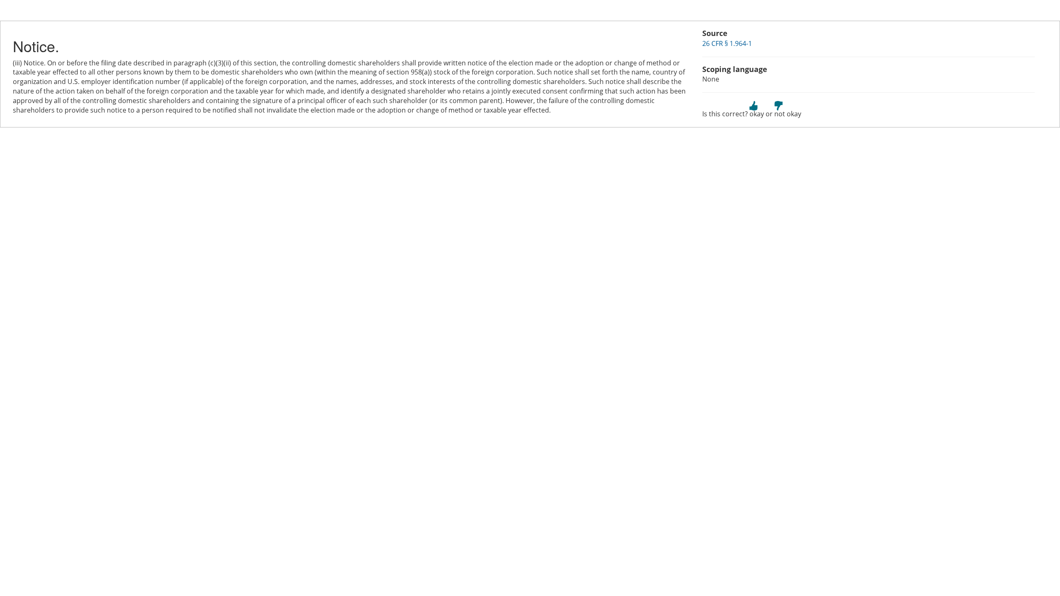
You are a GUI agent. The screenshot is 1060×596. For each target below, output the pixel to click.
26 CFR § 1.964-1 (727, 43)
